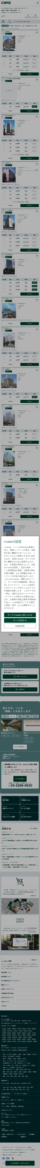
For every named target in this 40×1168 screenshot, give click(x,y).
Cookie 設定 (20, 626)
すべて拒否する (20, 620)
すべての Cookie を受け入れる (20, 615)
